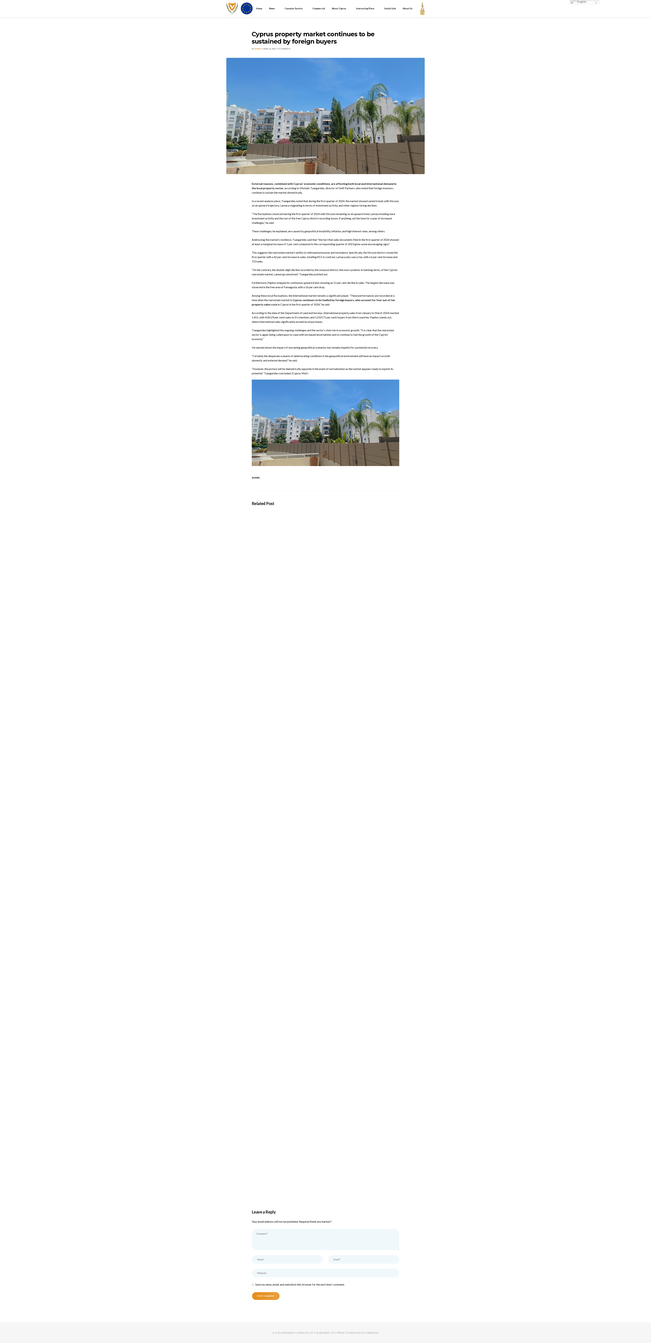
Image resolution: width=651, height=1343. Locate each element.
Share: (256, 477)
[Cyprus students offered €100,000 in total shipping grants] (325, 555)
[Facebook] (265, 477)
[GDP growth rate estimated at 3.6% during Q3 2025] (325, 1014)
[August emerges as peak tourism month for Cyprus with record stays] (325, 785)
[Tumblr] (278, 477)
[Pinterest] (283, 477)
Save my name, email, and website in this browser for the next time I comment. (300, 1284)
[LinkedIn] (274, 477)
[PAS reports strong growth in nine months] (325, 1129)
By (256, 49)
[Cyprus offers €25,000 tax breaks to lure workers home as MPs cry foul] (325, 899)
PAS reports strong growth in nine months (282, 1187)
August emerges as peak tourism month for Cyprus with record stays (302, 843)
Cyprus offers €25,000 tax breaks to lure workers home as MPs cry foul (303, 957)
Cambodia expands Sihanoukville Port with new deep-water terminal (302, 728)
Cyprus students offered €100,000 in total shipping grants (294, 613)
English (581, 1)
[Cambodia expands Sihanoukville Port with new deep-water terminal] (325, 670)
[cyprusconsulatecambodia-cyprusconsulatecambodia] (239, 8)
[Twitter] (269, 477)
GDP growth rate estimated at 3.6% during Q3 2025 (290, 1072)
